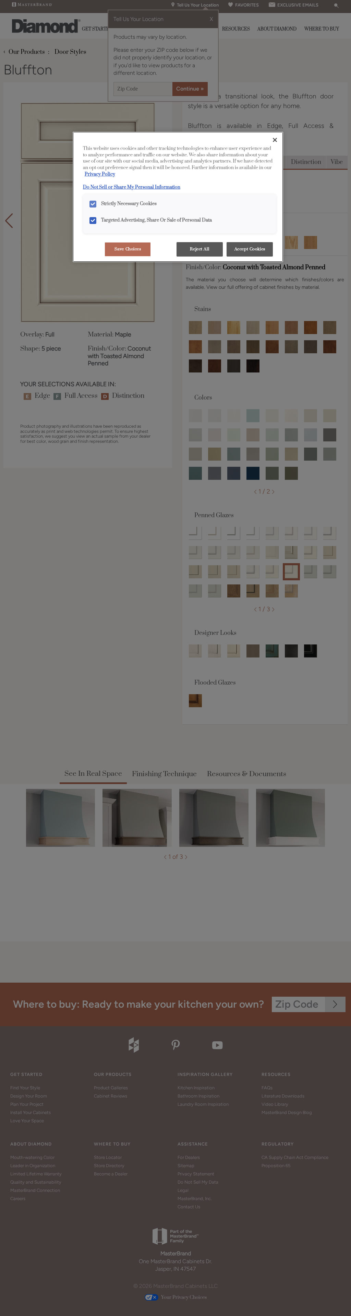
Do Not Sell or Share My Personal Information (131, 187)
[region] (178, 197)
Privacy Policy (100, 174)
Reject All (199, 249)
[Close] (274, 139)
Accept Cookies (249, 249)
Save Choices (127, 249)
